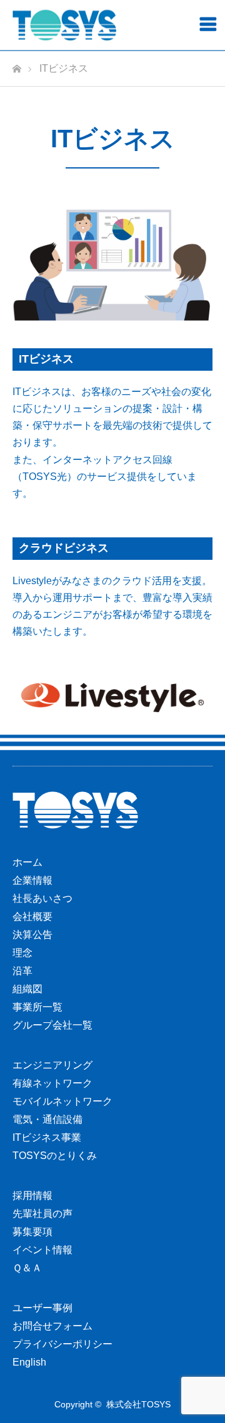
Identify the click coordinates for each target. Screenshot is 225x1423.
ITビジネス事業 (46, 1137)
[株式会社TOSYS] (64, 25)
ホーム (27, 862)
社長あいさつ (42, 898)
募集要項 (32, 1231)
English (29, 1362)
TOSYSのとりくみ (54, 1155)
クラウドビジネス (64, 548)
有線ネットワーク (52, 1083)
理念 (22, 952)
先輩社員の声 (42, 1213)
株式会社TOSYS (138, 1404)
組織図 (27, 989)
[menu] (207, 23)
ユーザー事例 (42, 1308)
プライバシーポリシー (62, 1344)
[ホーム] (16, 65)
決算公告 (32, 934)
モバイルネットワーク (62, 1101)
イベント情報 (42, 1250)
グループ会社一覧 (52, 1025)
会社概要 (32, 916)
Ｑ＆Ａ (27, 1268)
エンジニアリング (52, 1065)
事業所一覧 (37, 1007)
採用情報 (32, 1195)
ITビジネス (46, 359)
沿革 (22, 971)
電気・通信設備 (47, 1119)
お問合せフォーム (52, 1326)
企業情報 (32, 880)
